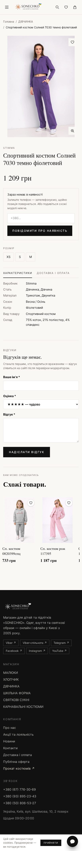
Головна (8, 21)
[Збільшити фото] (72, 131)
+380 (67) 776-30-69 (19, 789)
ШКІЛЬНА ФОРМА (17, 693)
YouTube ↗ (59, 650)
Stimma (9, 147)
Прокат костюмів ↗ (19, 768)
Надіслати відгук (26, 452)
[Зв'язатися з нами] (72, 841)
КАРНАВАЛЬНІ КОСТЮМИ (23, 707)
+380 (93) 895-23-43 (19, 796)
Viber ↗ (11, 642)
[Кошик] (75, 7)
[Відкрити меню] (6, 7)
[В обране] (72, 42)
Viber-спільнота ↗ (35, 642)
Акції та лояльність (18, 734)
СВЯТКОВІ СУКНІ (16, 700)
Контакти (10, 748)
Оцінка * (9, 396)
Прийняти (51, 842)
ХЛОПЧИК (11, 679)
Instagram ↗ (37, 650)
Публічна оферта (16, 762)
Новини (9, 741)
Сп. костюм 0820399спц (11, 551)
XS (9, 257)
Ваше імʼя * (11, 377)
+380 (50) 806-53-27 (19, 803)
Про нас (9, 728)
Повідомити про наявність (39, 230)
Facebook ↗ (14, 650)
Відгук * (9, 414)
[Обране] (66, 7)
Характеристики (17, 273)
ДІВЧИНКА (25, 21)
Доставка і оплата (53, 273)
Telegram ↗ (61, 642)
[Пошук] (57, 7)
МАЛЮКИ (10, 673)
